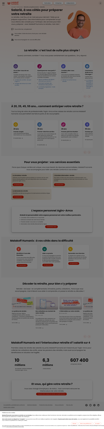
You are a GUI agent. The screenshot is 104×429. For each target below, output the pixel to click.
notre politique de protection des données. (15, 426)
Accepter (97, 423)
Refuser (74, 423)
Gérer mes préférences (85, 423)
